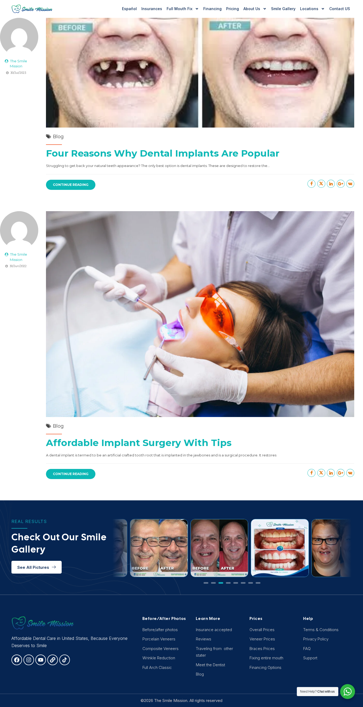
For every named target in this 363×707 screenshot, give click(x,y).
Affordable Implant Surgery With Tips (138, 442)
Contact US (339, 8)
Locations (309, 8)
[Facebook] (16, 660)
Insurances (151, 8)
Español (129, 8)
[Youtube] (40, 660)
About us (251, 8)
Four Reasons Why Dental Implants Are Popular (162, 153)
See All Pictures (33, 567)
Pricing (232, 8)
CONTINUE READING (70, 185)
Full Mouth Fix (179, 8)
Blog (58, 137)
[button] (206, 583)
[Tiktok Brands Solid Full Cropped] (64, 660)
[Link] (52, 660)
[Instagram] (28, 660)
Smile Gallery (283, 8)
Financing (212, 8)
